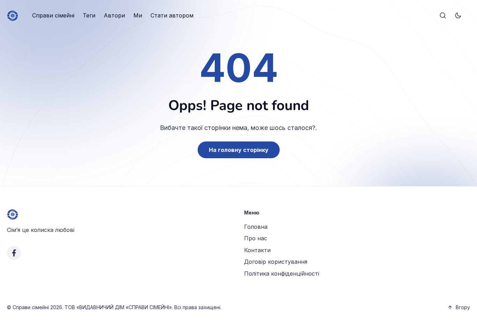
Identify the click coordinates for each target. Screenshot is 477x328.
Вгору (463, 307)
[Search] (442, 16)
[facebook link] (14, 253)
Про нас (255, 238)
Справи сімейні (53, 15)
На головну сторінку (239, 149)
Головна (255, 226)
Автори (114, 15)
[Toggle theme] (458, 16)
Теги (89, 15)
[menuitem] (53, 15)
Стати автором (172, 15)
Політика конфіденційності (281, 273)
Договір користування (275, 261)
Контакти (257, 250)
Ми (137, 15)
